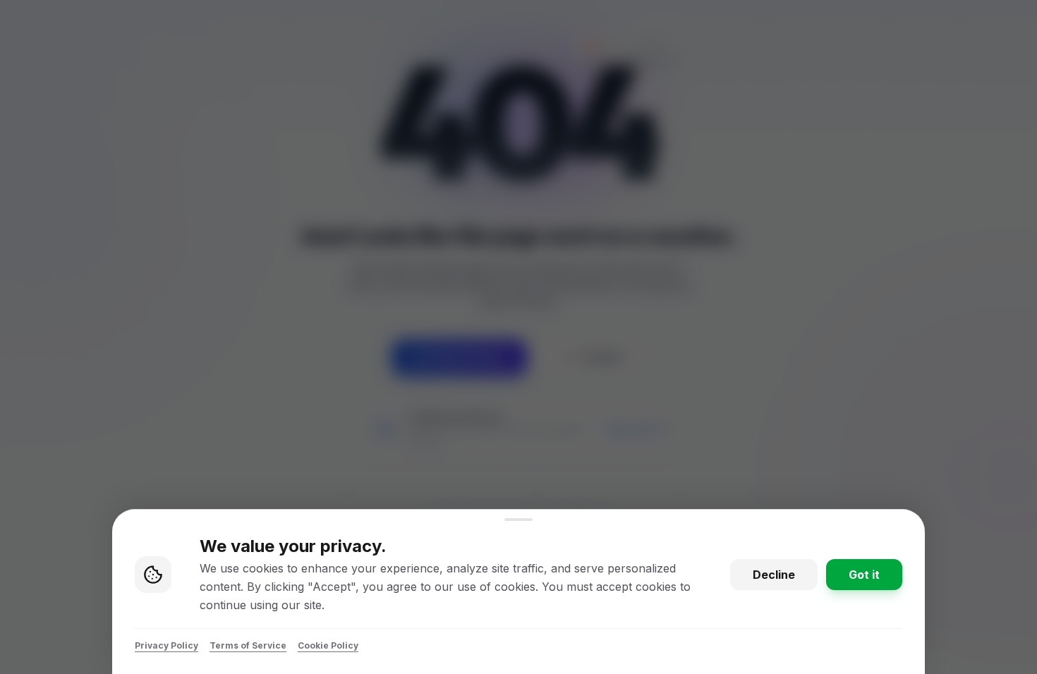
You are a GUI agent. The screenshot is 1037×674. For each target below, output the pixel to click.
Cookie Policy (328, 645)
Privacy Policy (166, 645)
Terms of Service (248, 645)
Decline (774, 575)
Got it (864, 575)
